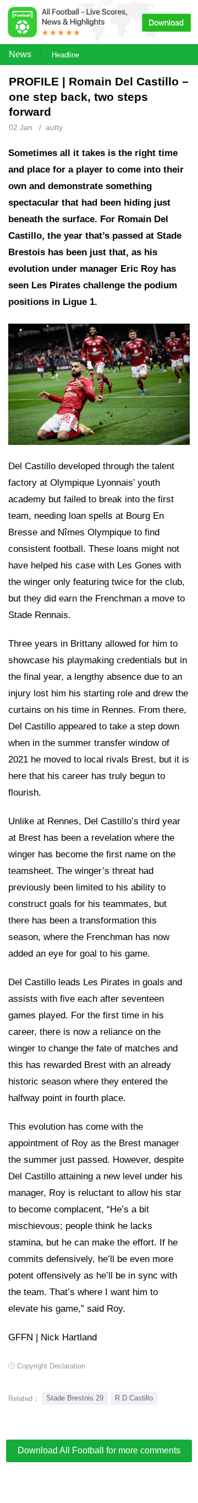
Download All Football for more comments (99, 1450)
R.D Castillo (134, 1398)
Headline (65, 55)
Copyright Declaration (51, 1366)
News (20, 54)
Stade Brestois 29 (74, 1398)
